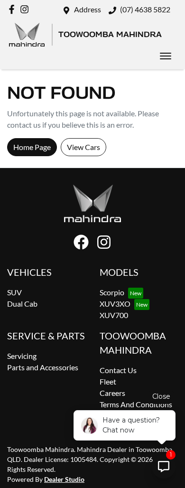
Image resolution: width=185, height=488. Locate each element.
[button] (165, 56)
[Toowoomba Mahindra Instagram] (26, 9)
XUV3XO (115, 303)
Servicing (22, 355)
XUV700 (114, 314)
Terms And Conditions (136, 404)
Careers (112, 392)
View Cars (83, 146)
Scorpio (112, 292)
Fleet (108, 381)
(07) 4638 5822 (145, 9)
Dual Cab (22, 303)
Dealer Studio (64, 479)
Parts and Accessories (42, 367)
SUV (14, 292)
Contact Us (118, 370)
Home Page (32, 146)
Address (87, 9)
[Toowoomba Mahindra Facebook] (13, 9)
